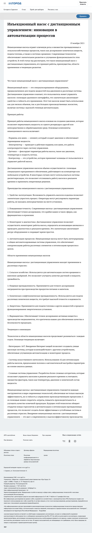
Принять (83, 16)
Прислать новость (82, 3)
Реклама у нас (53, 10)
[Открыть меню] (4, 3)
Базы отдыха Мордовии (30, 435)
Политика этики (9, 455)
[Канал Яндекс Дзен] (75, 441)
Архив (45, 455)
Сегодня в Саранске (11, 10)
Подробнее (42, 510)
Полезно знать (27, 440)
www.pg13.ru (26, 467)
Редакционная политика (51, 450)
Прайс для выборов (37, 10)
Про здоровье (46, 435)
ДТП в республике (9, 435)
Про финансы (8, 440)
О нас (24, 10)
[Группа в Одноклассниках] (69, 441)
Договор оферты (29, 450)
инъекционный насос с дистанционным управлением (42, 81)
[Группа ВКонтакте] (64, 441)
